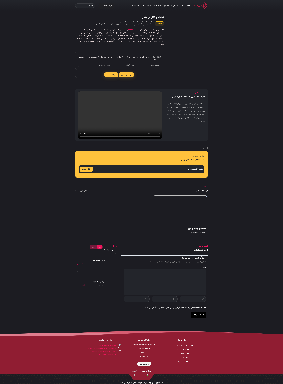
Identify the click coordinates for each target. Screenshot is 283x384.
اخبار (188, 5)
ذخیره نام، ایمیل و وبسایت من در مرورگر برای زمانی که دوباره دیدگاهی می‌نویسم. (173, 307)
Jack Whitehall (98, 57)
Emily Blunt (109, 57)
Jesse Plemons (86, 57)
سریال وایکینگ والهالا (99, 282)
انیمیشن (148, 5)
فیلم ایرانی (174, 5)
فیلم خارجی (157, 5)
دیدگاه (203, 267)
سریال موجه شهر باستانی (98, 260)
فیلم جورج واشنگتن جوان (197, 228)
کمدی (140, 23)
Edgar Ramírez (119, 57)
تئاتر (142, 5)
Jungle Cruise (133, 29)
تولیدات (182, 5)
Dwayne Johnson (133, 57)
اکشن (149, 23)
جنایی (99, 285)
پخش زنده (135, 5)
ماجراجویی (129, 23)
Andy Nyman (145, 57)
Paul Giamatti (156, 60)
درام (100, 264)
